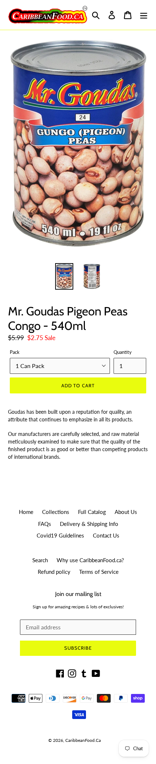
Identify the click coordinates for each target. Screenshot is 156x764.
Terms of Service (99, 571)
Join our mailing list (78, 594)
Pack (15, 352)
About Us (126, 511)
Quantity (123, 352)
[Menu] (144, 15)
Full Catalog (92, 511)
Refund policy (54, 571)
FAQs (44, 523)
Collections (55, 511)
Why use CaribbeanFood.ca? (90, 560)
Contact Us (106, 535)
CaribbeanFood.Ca (83, 740)
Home (26, 511)
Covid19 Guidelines (60, 535)
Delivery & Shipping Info (89, 523)
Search (40, 560)
